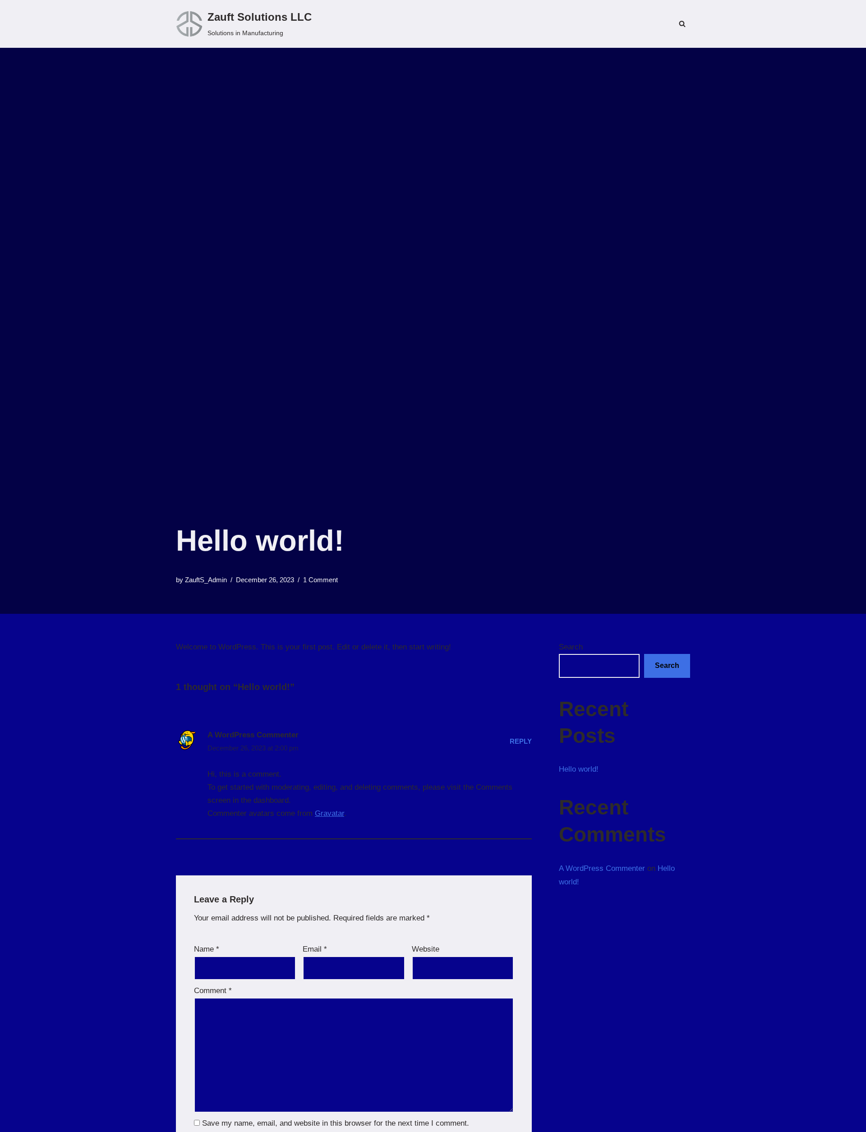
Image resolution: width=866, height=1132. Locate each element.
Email (315, 949)
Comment (213, 990)
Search (571, 647)
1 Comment (320, 580)
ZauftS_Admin (206, 580)
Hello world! (579, 769)
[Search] (682, 23)
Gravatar (329, 813)
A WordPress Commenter (253, 735)
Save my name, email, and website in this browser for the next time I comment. (335, 1123)
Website (425, 949)
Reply (521, 741)
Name (206, 949)
